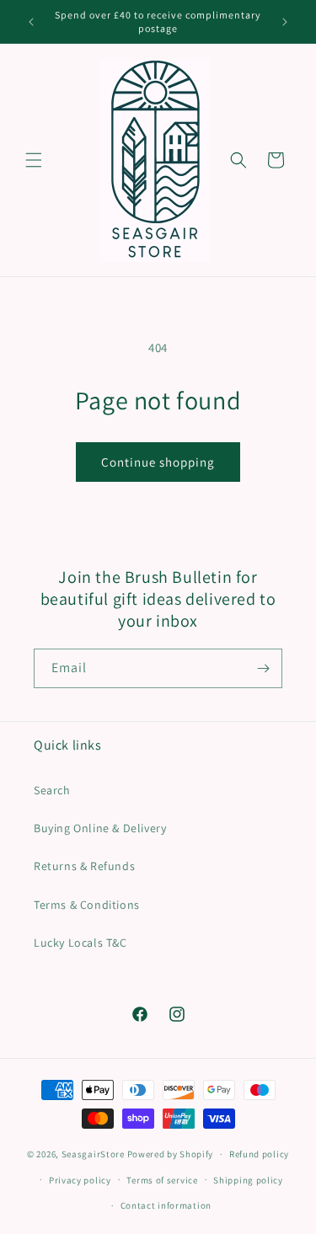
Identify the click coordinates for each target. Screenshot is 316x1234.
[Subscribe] (262, 668)
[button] (33, 160)
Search (52, 790)
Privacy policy (80, 1180)
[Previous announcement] (31, 21)
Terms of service (161, 1180)
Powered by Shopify (170, 1154)
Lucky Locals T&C (80, 942)
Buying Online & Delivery (100, 828)
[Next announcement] (284, 21)
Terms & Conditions (87, 904)
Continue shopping (158, 462)
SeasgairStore (93, 1154)
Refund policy (259, 1154)
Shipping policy (248, 1180)
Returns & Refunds (84, 865)
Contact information (166, 1205)
